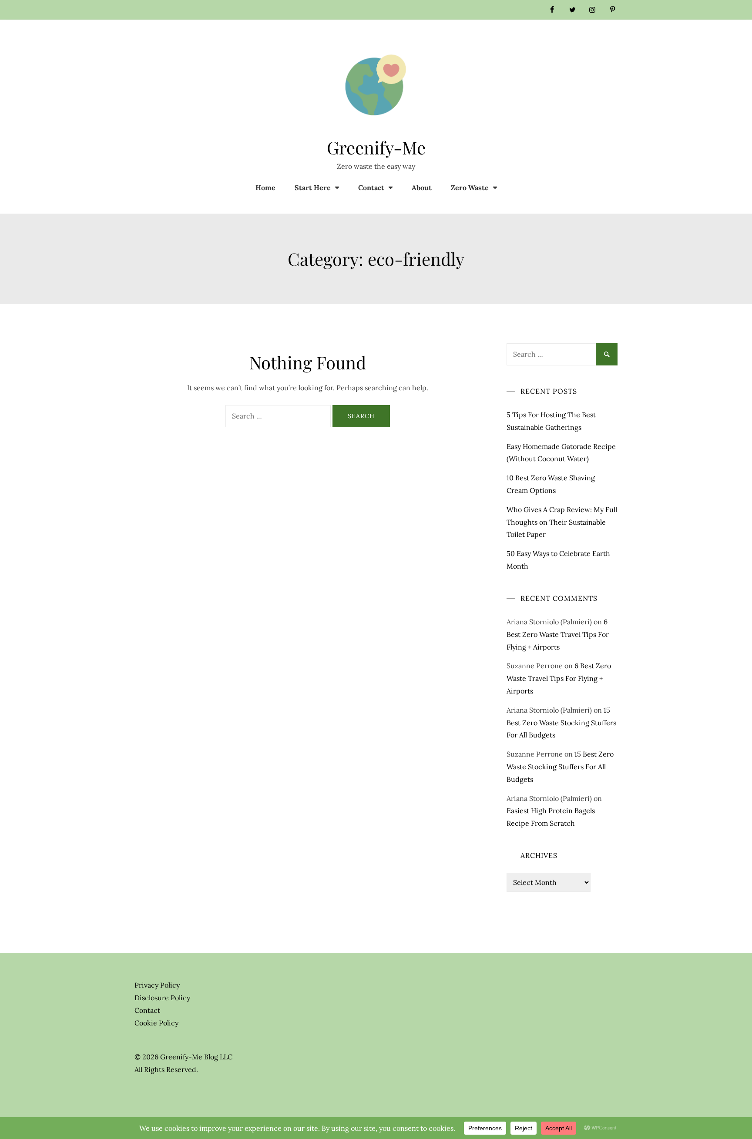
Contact (371, 187)
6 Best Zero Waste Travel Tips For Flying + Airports (558, 634)
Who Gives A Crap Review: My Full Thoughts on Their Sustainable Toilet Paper (562, 522)
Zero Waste (470, 187)
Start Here (313, 187)
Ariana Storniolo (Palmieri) (549, 621)
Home (265, 187)
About (422, 187)
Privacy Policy (157, 985)
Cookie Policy (156, 1022)
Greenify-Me (376, 147)
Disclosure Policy (162, 997)
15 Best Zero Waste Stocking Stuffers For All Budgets (561, 723)
